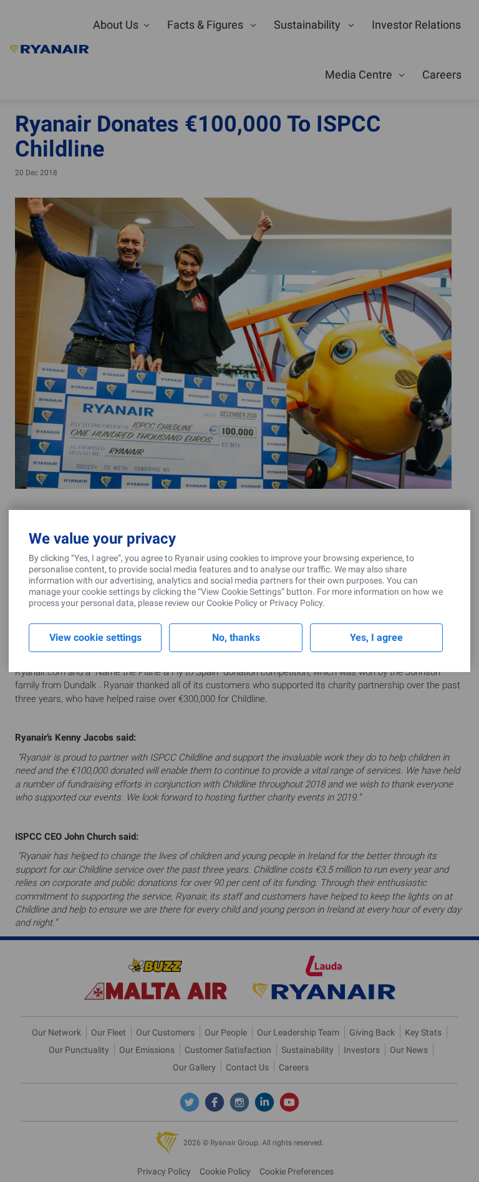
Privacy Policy (295, 603)
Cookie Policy (232, 603)
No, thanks (236, 637)
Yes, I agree (376, 637)
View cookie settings (95, 637)
